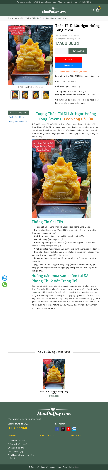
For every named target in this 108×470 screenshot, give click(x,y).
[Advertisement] (54, 329)
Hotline (68, 59)
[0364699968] (4, 284)
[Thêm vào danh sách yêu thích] (71, 71)
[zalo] (74, 429)
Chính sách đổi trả (16, 448)
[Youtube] (68, 429)
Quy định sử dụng (15, 451)
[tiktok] (63, 429)
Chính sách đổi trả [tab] (17, 117)
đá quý (38, 292)
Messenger (68, 65)
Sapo (77, 467)
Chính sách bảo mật (17, 440)
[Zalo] (4, 278)
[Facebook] (57, 429)
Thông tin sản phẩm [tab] (17, 112)
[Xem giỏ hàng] (97, 9)
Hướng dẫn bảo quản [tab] (18, 121)
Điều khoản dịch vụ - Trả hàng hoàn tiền (21, 457)
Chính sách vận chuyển (18, 444)
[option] (30, 55)
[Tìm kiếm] (93, 10)
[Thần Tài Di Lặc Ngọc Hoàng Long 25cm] (54, 374)
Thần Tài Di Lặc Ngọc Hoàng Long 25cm (54, 393)
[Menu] (9, 10)
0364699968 (17, 428)
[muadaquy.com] (54, 10)
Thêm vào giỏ (77, 51)
